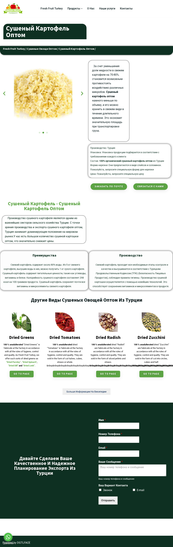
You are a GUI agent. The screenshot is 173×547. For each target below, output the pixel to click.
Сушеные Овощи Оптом (42, 48)
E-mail (140, 490)
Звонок (107, 490)
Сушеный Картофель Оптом (76, 48)
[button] (81, 8)
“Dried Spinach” (29, 362)
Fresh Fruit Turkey (52, 8)
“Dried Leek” (29, 365)
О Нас (90, 8)
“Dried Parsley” (13, 362)
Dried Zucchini (151, 337)
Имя (102, 420)
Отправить (108, 500)
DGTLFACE (23, 542)
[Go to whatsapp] (8, 537)
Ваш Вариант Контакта (113, 485)
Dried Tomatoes (65, 337)
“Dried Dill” (13, 365)
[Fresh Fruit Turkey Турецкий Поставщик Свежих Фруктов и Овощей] (14, 8)
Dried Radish (108, 337)
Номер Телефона (110, 434)
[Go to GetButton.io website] (8, 543)
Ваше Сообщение (110, 461)
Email (102, 447)
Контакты (126, 8)
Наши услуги (107, 8)
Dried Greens (21, 337)
